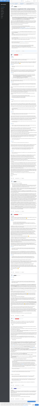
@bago (11, 57)
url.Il (19, 379)
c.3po (13, 388)
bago (13, 6)
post (23, 41)
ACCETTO (37, 404)
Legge (33, 347)
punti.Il (27, 376)
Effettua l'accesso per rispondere (31, 401)
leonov (13, 214)
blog (13, 345)
